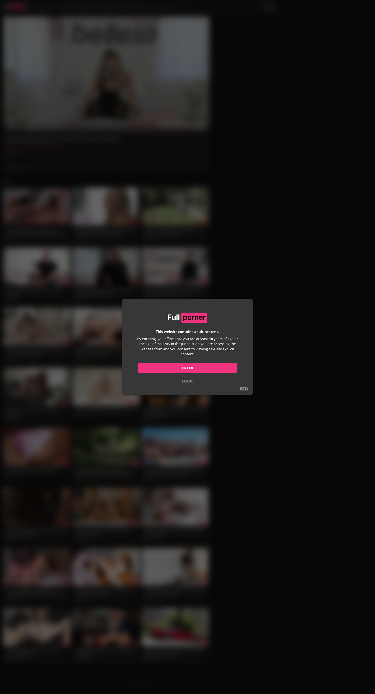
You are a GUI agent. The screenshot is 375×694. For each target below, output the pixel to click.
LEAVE (187, 381)
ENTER (187, 367)
